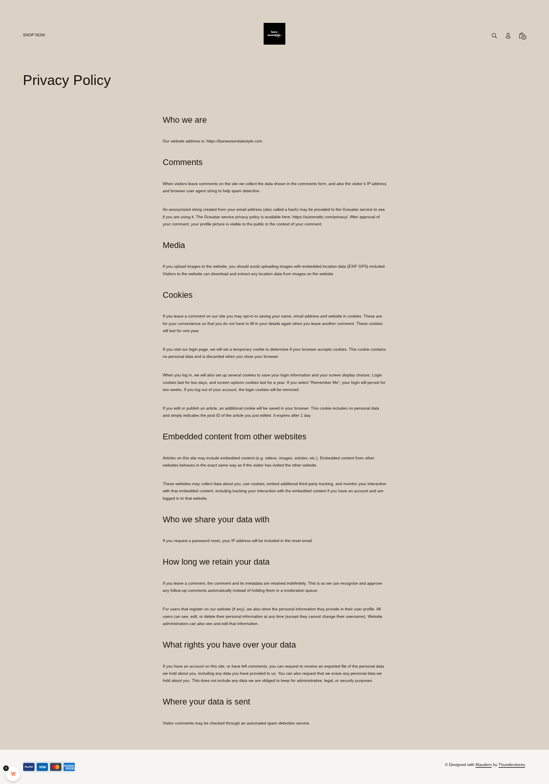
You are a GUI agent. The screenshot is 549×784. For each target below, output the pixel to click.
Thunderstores (511, 764)
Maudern (484, 764)
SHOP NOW (34, 35)
